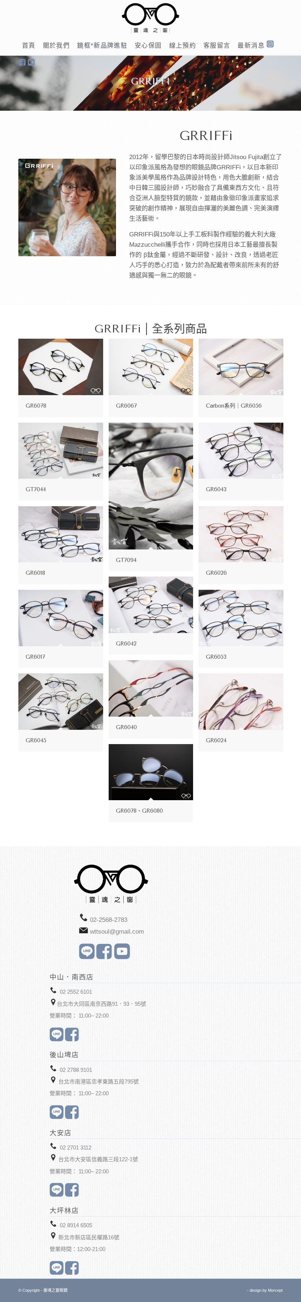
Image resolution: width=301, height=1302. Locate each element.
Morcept (275, 1290)
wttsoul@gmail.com (117, 931)
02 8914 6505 (76, 1225)
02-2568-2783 (108, 919)
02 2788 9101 (76, 1070)
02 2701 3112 (75, 1147)
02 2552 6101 (76, 992)
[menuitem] (28, 46)
